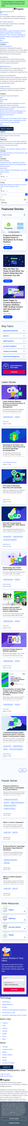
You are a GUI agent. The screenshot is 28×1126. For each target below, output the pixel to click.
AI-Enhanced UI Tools (6, 118)
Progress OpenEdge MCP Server (15, 36)
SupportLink (3, 184)
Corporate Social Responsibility (17, 164)
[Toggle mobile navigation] (1, 197)
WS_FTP (7, 126)
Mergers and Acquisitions (17, 802)
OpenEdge (15, 105)
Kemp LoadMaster (17, 113)
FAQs (16, 145)
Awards (4, 1052)
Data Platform (4, 31)
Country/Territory (8, 982)
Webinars (24, 141)
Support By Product (6, 133)
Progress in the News (9, 808)
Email (5, 978)
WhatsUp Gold (4, 115)
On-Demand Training (20, 149)
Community (16, 135)
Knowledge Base (18, 143)
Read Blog (7, 247)
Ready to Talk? (14, 186)
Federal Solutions (5, 86)
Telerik (18, 107)
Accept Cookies (14, 1118)
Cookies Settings (14, 1123)
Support (2, 132)
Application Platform (6, 105)
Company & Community (10, 351)
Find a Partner (4, 153)
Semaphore (9, 103)
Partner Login (23, 153)
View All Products (7, 129)
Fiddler (25, 118)
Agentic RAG (12, 31)
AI (1, 12)
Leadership (15, 162)
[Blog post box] (14, 392)
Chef (6, 111)
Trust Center (23, 170)
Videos (2, 143)
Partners (2, 151)
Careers (2, 172)
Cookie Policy (12, 1112)
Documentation (8, 143)
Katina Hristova (6, 754)
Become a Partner (14, 153)
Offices (7, 172)
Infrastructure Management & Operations (14, 1010)
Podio (7, 109)
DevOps (2, 111)
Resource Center (11, 141)
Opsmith (2, 39)
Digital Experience (5, 66)
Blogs (25, 143)
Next (22, 770)
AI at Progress (4, 14)
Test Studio (3, 120)
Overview (4, 202)
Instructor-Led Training (6, 149)
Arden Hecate (6, 499)
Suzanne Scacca (7, 665)
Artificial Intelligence (6, 46)
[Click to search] (24, 215)
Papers (19, 141)
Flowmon (9, 113)
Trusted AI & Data (5, 96)
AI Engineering (4, 42)
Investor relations (7, 1055)
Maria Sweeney (7, 584)
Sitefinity (13, 107)
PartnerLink (10, 184)
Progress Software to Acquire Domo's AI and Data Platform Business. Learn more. (13, 4)
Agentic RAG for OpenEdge (13, 33)
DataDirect (17, 103)
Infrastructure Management (8, 75)
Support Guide (8, 135)
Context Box (13, 35)
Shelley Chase (6, 868)
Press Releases (15, 170)
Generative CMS (5, 35)
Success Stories (15, 927)
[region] (14, 1114)
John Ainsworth (7, 813)
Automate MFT (10, 123)
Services (2, 137)
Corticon (22, 103)
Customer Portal (16, 133)
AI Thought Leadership (6, 22)
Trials (3, 1025)
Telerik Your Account (21, 184)
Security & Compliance (9, 346)
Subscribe (14, 372)
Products (3, 94)
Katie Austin (6, 421)
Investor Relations (5, 170)
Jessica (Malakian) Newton (10, 462)
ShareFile (2, 109)
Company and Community (10, 799)
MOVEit (11, 109)
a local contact (8, 1076)
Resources (3, 139)
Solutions (3, 44)
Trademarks (15, 1097)
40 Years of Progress (8, 1063)
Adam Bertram (6, 544)
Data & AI (5, 336)
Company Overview (6, 162)
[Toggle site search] (1, 188)
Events (2, 145)
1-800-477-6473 (5, 186)
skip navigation (7, 9)
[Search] (1, 174)
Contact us (6, 1067)
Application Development (10, 330)
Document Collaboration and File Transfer (14, 1015)
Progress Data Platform (10, 805)
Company (3, 158)
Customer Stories (9, 145)
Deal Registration (5, 155)
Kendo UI (23, 107)
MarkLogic (3, 103)
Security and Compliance (10, 539)
